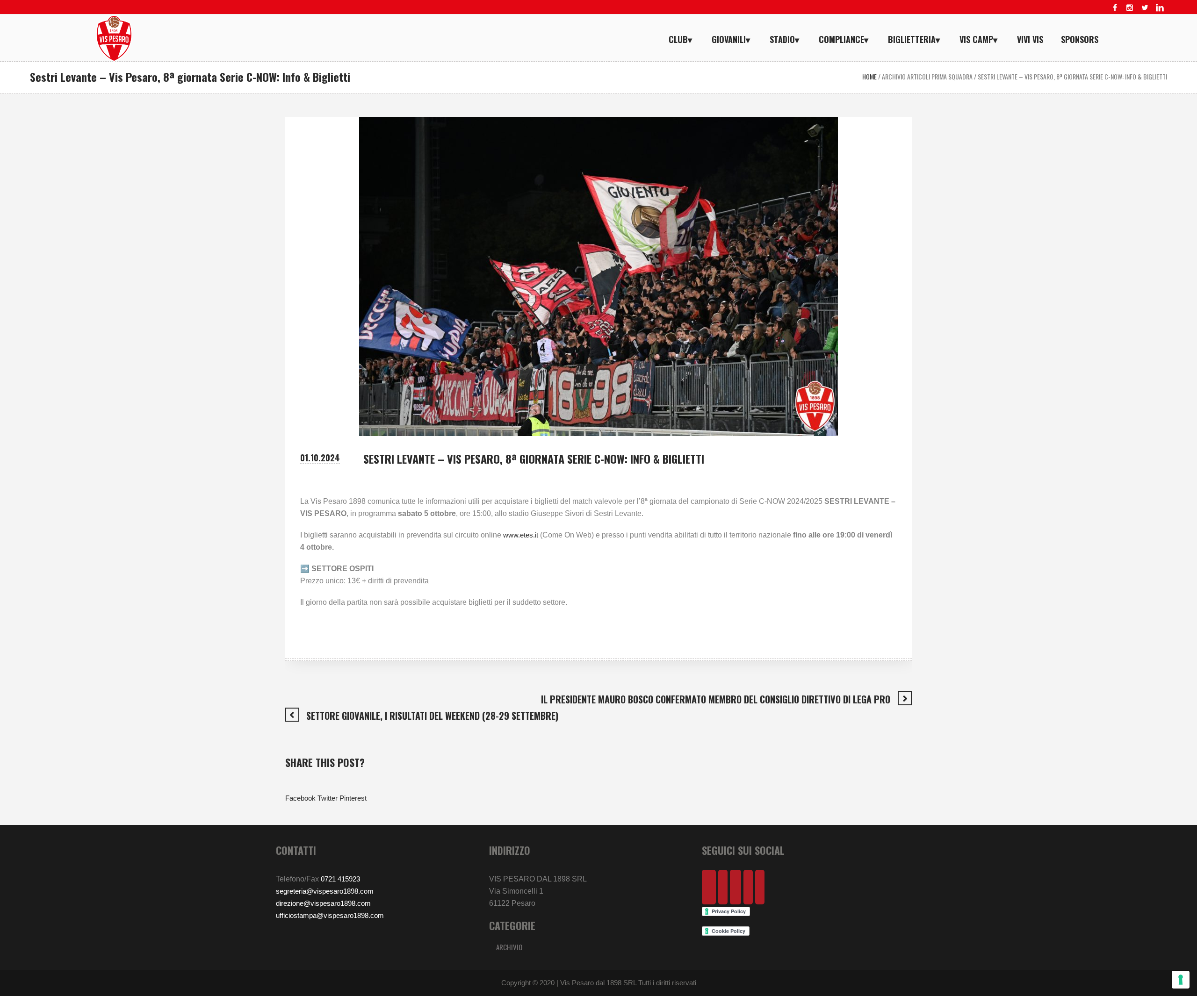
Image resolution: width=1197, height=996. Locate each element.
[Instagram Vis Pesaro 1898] (1129, 7)
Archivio (509, 947)
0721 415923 (340, 879)
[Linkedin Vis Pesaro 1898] (1159, 7)
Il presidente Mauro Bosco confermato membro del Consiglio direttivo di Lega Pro (715, 699)
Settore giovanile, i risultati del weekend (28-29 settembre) (432, 716)
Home (869, 76)
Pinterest (353, 798)
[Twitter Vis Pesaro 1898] (1144, 7)
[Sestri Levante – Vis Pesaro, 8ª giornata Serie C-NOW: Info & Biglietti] (598, 275)
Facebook (300, 798)
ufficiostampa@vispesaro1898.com (330, 915)
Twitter (327, 798)
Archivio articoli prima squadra (927, 76)
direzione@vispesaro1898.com (323, 903)
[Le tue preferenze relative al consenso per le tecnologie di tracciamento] (1181, 980)
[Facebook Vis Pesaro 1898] (1114, 7)
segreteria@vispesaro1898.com (325, 891)
